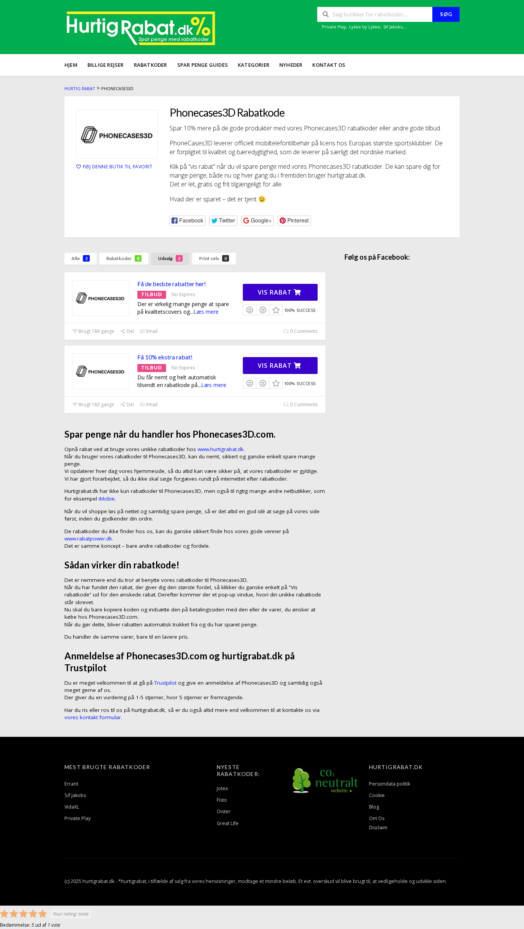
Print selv (213, 258)
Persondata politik (389, 784)
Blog (374, 807)
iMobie (107, 498)
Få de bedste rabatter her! (171, 283)
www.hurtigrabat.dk (221, 449)
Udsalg (169, 258)
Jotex (222, 788)
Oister (224, 811)
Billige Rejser (105, 64)
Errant (71, 784)
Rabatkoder (150, 64)
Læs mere (206, 311)
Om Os (376, 818)
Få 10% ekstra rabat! (165, 357)
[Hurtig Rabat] (141, 27)
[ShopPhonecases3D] (117, 134)
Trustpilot (165, 682)
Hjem (70, 64)
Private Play (334, 27)
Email (151, 331)
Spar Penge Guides (202, 64)
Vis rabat (276, 292)
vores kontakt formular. (93, 717)
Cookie (377, 795)
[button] (188, 221)
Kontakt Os (328, 64)
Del (129, 331)
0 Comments (303, 331)
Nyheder (290, 64)
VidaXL (71, 807)
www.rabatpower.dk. (88, 538)
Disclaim (378, 827)
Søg (446, 14)
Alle (79, 258)
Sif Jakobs (392, 27)
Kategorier (253, 64)
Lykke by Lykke (364, 27)
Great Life (228, 823)
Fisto (222, 800)
